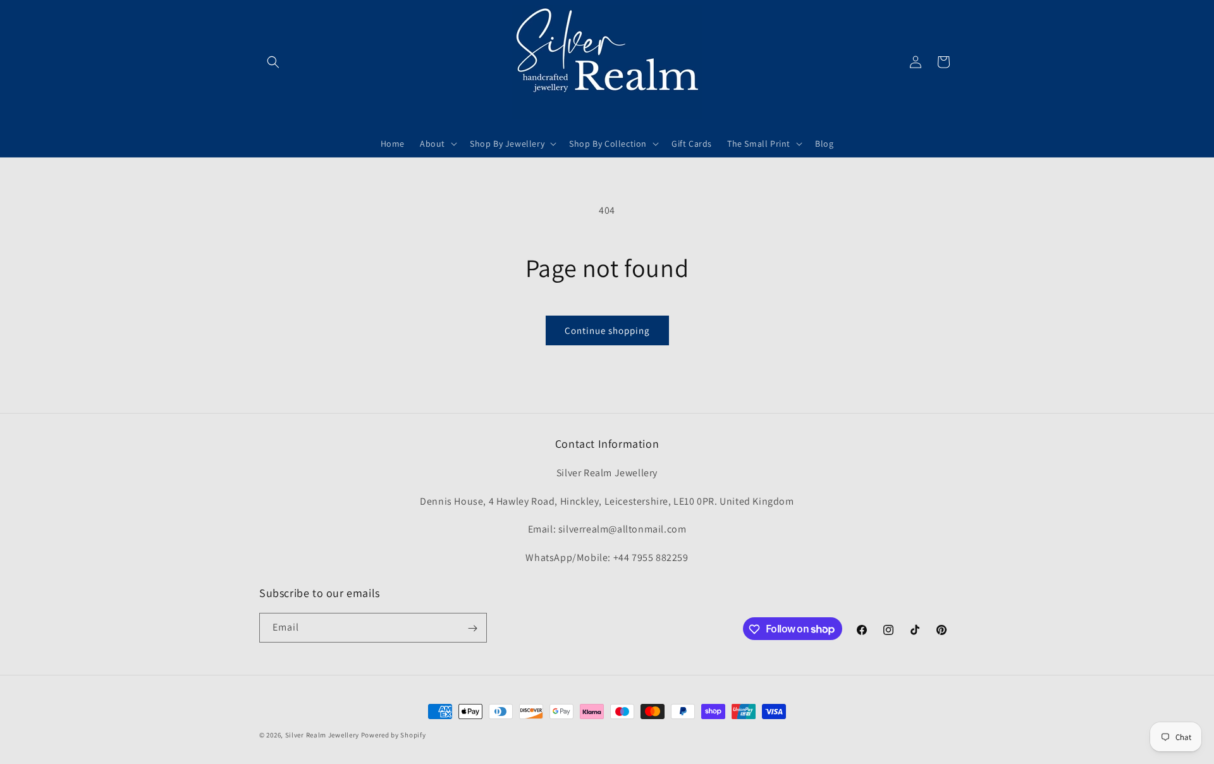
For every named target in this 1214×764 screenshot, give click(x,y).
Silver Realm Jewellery (322, 734)
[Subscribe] (472, 628)
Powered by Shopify (393, 734)
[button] (273, 62)
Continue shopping (607, 330)
